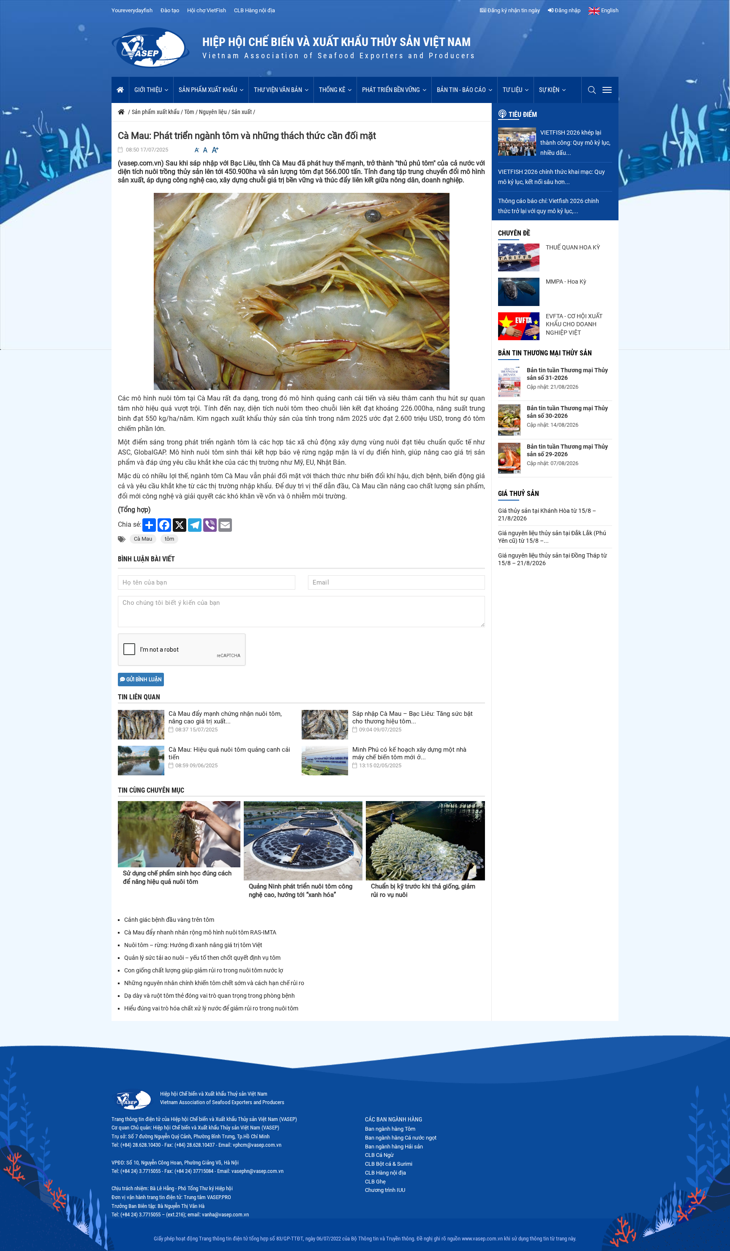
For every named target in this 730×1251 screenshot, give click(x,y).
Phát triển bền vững (391, 90)
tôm (169, 539)
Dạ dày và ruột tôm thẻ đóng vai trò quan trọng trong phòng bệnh (209, 995)
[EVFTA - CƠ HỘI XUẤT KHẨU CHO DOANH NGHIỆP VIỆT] (518, 326)
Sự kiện (549, 90)
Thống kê (332, 90)
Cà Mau (143, 539)
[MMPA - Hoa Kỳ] (518, 292)
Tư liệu (512, 90)
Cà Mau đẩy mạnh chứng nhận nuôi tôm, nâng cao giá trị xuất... (225, 717)
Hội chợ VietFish (206, 10)
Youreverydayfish (132, 10)
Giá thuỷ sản (518, 494)
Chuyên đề (514, 233)
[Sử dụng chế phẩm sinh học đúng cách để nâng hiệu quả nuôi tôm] (179, 834)
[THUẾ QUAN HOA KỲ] (518, 257)
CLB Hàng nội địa (254, 10)
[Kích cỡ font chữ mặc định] (205, 150)
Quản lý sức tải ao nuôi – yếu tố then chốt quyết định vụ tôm (202, 957)
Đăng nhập (566, 10)
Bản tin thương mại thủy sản (545, 353)
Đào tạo (170, 10)
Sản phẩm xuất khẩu (208, 90)
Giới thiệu (148, 90)
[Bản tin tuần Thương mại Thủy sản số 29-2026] (509, 458)
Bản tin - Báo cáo (461, 90)
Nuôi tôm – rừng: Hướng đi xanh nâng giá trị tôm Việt (193, 945)
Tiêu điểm (523, 115)
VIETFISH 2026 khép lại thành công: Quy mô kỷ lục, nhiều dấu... (575, 142)
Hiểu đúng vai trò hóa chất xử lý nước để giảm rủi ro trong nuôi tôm (212, 1008)
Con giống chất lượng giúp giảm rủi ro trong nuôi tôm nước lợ (203, 970)
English (609, 10)
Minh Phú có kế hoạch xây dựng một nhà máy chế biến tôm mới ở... (409, 753)
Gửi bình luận (143, 679)
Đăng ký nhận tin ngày (513, 10)
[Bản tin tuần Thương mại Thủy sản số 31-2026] (509, 382)
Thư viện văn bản (278, 90)
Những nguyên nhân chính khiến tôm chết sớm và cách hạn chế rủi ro (214, 983)
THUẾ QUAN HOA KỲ (573, 247)
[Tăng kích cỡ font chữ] (214, 150)
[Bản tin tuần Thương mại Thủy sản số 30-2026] (509, 420)
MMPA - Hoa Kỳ (566, 281)
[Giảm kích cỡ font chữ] (196, 150)
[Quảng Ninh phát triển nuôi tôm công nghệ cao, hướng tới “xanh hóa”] (303, 840)
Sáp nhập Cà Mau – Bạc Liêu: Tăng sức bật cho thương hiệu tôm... (412, 717)
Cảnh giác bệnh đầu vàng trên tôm (169, 919)
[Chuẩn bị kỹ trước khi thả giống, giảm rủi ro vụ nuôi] (425, 840)
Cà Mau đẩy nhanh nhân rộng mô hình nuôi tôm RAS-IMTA (200, 932)
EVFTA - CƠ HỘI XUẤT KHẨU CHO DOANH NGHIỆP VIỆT (574, 324)
